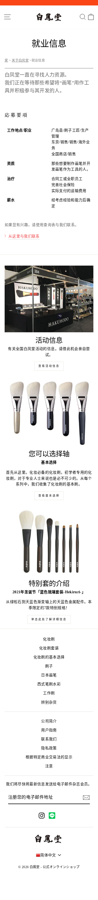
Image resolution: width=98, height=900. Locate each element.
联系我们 (49, 739)
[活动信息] (49, 299)
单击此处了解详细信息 (49, 619)
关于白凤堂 (20, 60)
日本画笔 (49, 675)
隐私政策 (49, 748)
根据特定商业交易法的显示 (49, 757)
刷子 (49, 666)
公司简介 (49, 721)
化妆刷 (49, 639)
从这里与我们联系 (24, 236)
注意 (49, 766)
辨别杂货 (49, 702)
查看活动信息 (49, 365)
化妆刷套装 (49, 648)
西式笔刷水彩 (49, 684)
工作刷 (49, 693)
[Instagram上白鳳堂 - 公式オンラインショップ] (42, 815)
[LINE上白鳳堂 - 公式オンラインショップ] (52, 815)
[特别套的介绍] (49, 542)
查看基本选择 (49, 495)
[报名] (86, 797)
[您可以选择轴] (49, 412)
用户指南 (49, 730)
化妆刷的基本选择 (49, 657)
